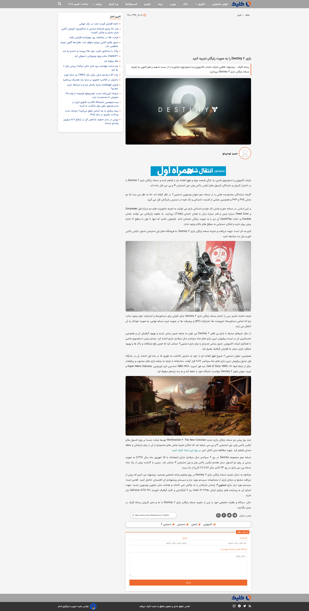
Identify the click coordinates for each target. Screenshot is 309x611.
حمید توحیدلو (230, 154)
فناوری (201, 4)
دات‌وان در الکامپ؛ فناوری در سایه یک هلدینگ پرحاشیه (90, 80)
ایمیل (184, 538)
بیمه (160, 4)
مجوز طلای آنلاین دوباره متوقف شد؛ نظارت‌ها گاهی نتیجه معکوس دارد (89, 44)
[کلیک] (241, 4)
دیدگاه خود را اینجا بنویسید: (233, 549)
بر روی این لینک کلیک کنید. (186, 450)
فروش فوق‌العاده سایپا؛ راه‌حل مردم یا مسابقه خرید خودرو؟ (92, 86)
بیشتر (98, 4)
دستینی (181, 524)
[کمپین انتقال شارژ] (188, 171)
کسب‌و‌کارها (131, 4)
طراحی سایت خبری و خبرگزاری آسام (73, 606)
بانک (185, 4)
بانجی (194, 524)
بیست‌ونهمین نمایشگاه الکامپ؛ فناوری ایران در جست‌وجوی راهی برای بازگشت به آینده (95, 104)
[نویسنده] (245, 153)
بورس (173, 4)
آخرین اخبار (115, 16)
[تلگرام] (234, 516)
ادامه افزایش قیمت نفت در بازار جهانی (98, 24)
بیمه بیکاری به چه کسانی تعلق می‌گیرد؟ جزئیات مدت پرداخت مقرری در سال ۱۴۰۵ (91, 113)
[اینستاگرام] (234, 607)
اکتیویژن (208, 524)
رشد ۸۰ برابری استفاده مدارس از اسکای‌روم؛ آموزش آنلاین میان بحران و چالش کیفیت (90, 30)
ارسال (188, 582)
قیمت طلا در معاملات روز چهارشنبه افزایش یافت (93, 37)
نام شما (243, 538)
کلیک (148, 606)
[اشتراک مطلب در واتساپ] (218, 515)
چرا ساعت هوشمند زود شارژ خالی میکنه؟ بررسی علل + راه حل (90, 68)
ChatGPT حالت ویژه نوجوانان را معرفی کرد (96, 56)
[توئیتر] (229, 516)
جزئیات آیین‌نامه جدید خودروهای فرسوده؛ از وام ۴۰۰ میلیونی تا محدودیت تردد (92, 95)
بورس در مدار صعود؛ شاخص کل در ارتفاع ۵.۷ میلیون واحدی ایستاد (90, 121)
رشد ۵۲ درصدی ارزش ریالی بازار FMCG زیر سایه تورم (91, 75)
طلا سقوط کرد (111, 61)
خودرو (147, 4)
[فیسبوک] (223, 516)
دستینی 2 (166, 524)
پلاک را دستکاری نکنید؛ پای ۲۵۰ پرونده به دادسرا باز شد (90, 51)
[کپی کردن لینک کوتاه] (152, 515)
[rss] (250, 606)
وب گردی (113, 4)
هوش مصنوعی (220, 4)
